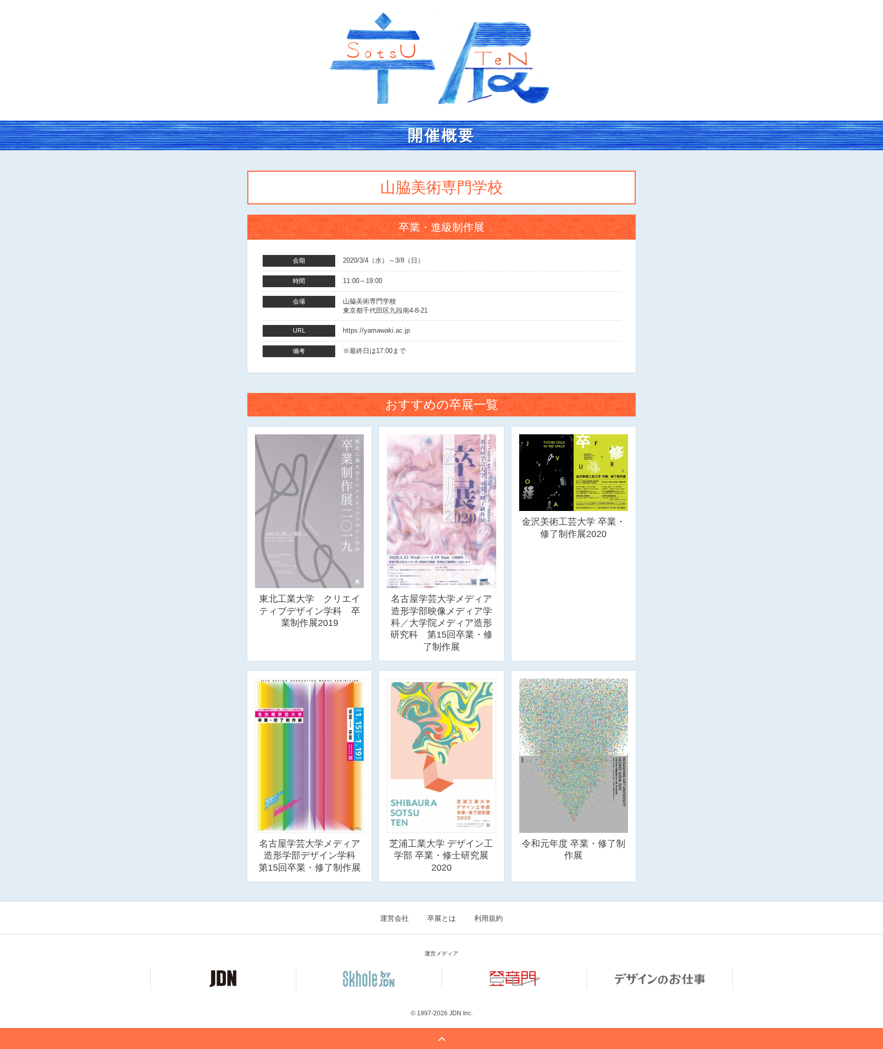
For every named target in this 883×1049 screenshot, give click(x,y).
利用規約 (488, 918)
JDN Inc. (461, 1013)
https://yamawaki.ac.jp (376, 330)
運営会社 (394, 918)
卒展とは (441, 918)
